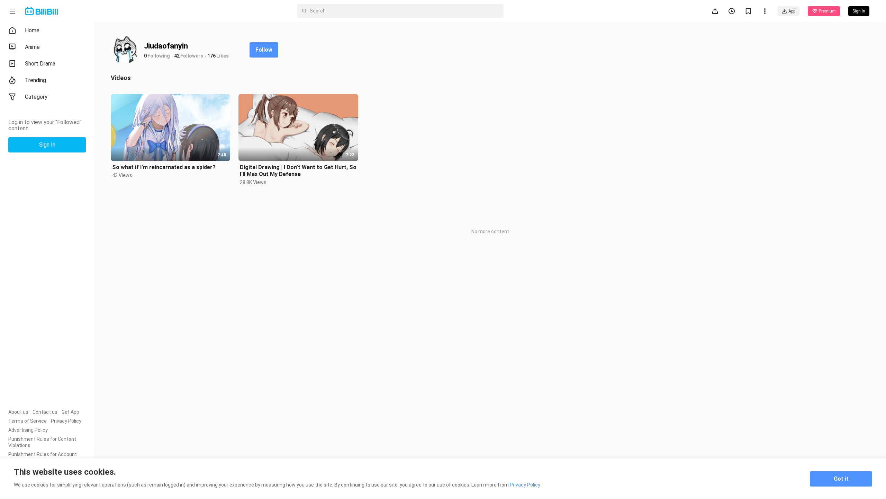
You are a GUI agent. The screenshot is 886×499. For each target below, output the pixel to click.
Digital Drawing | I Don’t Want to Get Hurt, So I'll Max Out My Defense (298, 170)
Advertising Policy (28, 430)
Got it (841, 478)
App (791, 11)
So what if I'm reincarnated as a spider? (164, 167)
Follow (263, 49)
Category (36, 97)
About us (18, 412)
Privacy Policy (66, 421)
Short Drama (40, 63)
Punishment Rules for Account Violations (42, 457)
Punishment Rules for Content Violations (42, 442)
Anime (32, 47)
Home (32, 30)
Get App (70, 412)
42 (177, 56)
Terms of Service (27, 421)
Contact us (45, 412)
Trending (35, 80)
